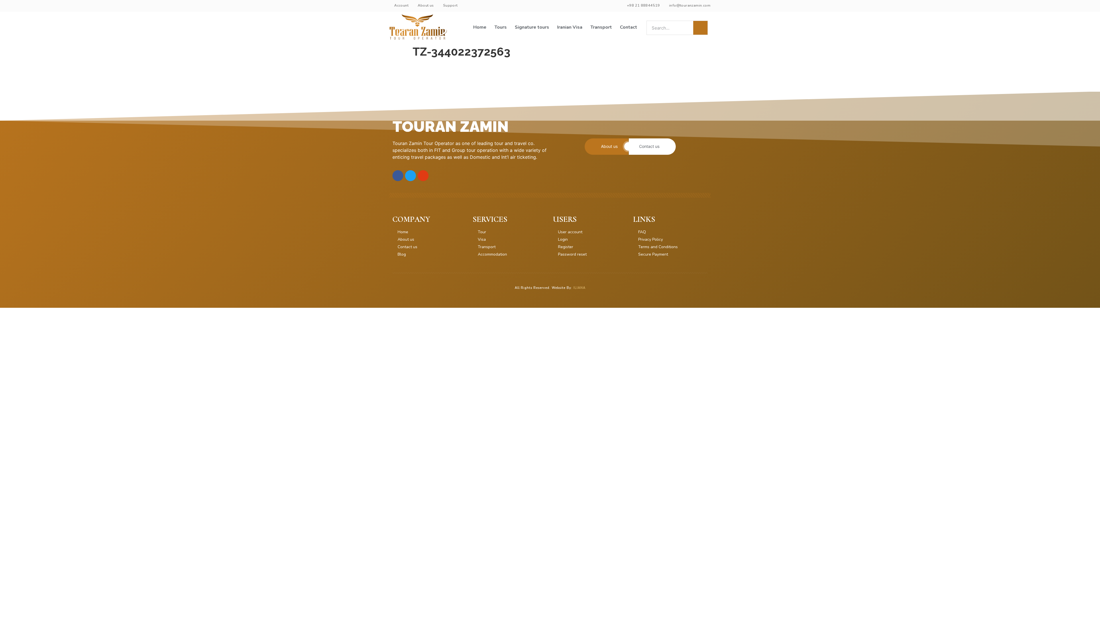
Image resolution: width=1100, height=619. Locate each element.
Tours (500, 27)
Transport (601, 27)
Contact (628, 27)
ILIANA (579, 288)
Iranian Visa (569, 27)
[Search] (700, 28)
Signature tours (532, 27)
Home (479, 27)
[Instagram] (423, 175)
